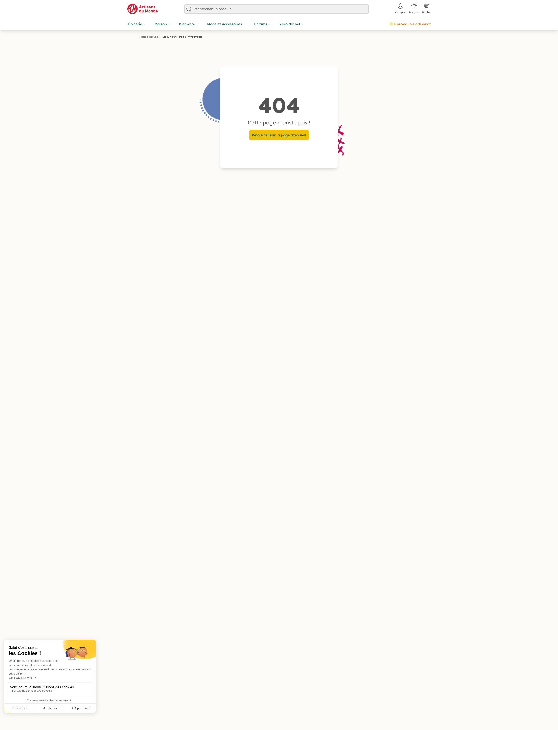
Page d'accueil (149, 36)
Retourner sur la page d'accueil (279, 135)
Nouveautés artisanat (412, 24)
